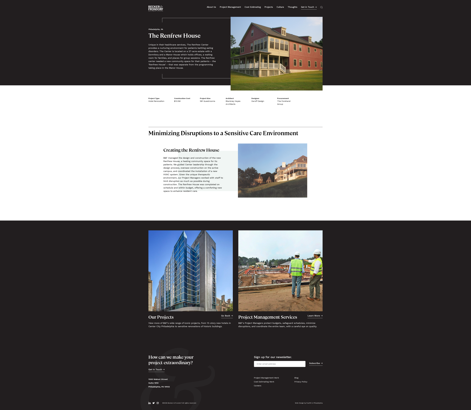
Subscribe (314, 363)
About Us (211, 7)
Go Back (225, 316)
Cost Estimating (253, 7)
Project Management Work (266, 378)
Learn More (313, 316)
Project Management (230, 7)
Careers (257, 385)
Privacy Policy (300, 382)
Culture (280, 7)
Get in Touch (307, 7)
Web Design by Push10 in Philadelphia (309, 403)
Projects (268, 7)
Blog (296, 378)
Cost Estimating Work (264, 382)
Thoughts (292, 7)
